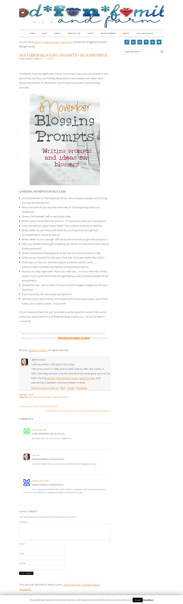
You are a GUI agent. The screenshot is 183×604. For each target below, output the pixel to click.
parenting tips (87, 378)
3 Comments (49, 59)
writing (53, 397)
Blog (62, 387)
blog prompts (33, 397)
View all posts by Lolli (44, 387)
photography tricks (67, 378)
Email (22, 553)
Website (22, 563)
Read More (148, 600)
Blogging (30, 395)
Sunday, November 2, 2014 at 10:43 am (48, 459)
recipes (51, 378)
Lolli (34, 455)
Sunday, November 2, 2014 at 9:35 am (47, 484)
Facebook (81, 387)
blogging (41, 397)
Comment (23, 522)
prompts (48, 397)
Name (22, 544)
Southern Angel (38, 480)
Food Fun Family (91, 14)
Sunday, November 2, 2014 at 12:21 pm (48, 433)
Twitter (71, 387)
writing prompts (62, 397)
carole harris (37, 429)
